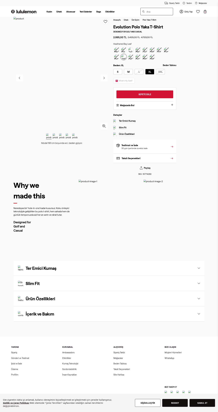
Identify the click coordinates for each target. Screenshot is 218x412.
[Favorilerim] (198, 11)
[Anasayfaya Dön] (23, 11)
